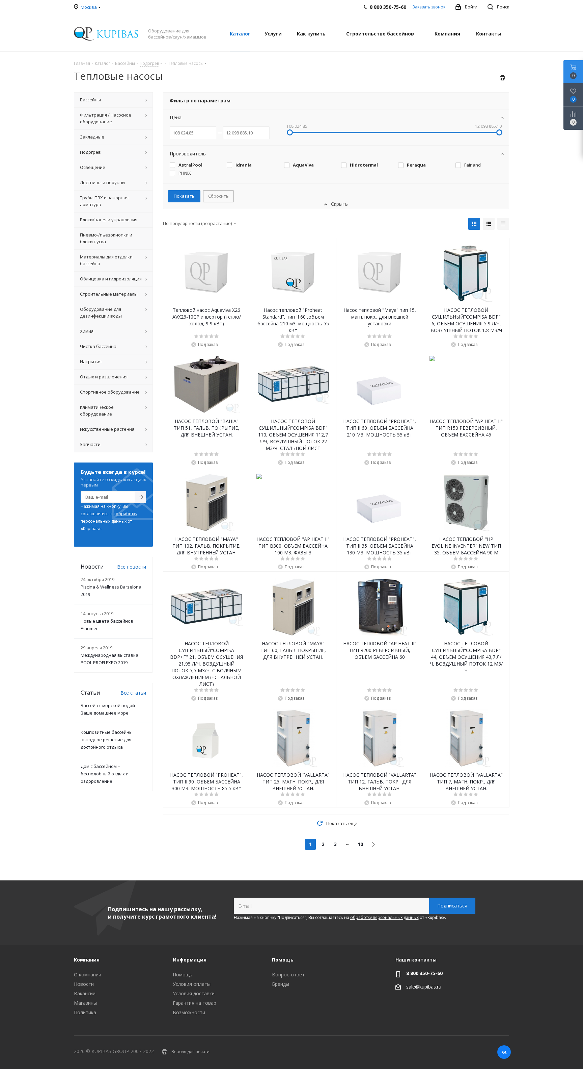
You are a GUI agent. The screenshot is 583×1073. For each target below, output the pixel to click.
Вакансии (84, 993)
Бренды (280, 984)
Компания (87, 959)
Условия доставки (194, 993)
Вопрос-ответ (288, 974)
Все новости (131, 567)
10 (360, 844)
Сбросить (218, 196)
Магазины (85, 1003)
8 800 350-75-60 (424, 973)
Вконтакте (504, 1052)
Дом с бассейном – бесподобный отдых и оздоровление (105, 773)
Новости (84, 984)
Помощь (182, 974)
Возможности (189, 1012)
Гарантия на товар (194, 1003)
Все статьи (133, 693)
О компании (87, 974)
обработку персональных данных (384, 917)
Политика (85, 1012)
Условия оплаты (192, 984)
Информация (189, 959)
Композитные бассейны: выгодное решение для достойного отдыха (107, 739)
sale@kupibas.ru (423, 986)
